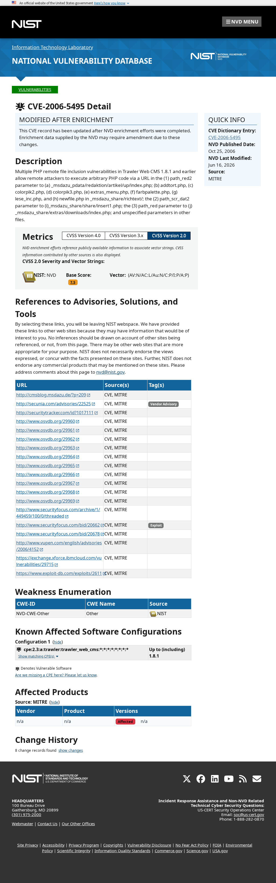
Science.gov (197, 850)
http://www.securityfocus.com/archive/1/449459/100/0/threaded (58, 513)
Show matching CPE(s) (36, 656)
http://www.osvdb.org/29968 (45, 492)
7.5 (72, 282)
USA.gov (220, 850)
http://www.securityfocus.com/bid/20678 (58, 534)
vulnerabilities (35, 89)
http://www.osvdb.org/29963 (45, 448)
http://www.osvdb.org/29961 (45, 430)
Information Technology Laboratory (52, 47)
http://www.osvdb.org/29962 (45, 439)
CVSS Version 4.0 (84, 235)
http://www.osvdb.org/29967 (45, 483)
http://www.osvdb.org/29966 (45, 474)
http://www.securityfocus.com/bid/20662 (58, 525)
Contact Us (47, 823)
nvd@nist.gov (110, 372)
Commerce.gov (168, 850)
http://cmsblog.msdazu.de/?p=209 (51, 395)
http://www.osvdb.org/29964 (45, 457)
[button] (241, 21)
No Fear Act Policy (191, 845)
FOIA (217, 845)
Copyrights (113, 845)
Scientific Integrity (73, 850)
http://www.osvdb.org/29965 (45, 466)
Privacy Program (84, 845)
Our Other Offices (78, 823)
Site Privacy (27, 845)
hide (57, 642)
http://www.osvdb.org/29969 (45, 501)
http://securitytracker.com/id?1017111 (55, 413)
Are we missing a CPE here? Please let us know (55, 675)
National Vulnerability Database (82, 61)
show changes (70, 750)
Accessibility (53, 845)
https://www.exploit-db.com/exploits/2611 (59, 573)
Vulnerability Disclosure (149, 845)
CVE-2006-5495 (224, 137)
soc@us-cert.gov (249, 814)
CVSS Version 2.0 (169, 235)
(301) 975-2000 (26, 814)
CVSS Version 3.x (126, 235)
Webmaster (22, 823)
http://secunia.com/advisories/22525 (53, 404)
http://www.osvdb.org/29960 (45, 421)
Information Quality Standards (122, 850)
